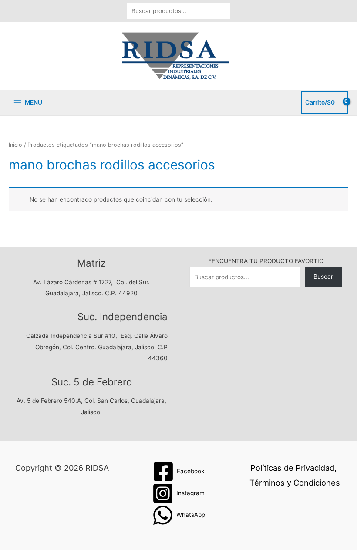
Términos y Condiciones (294, 482)
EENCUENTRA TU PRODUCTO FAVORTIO (265, 260)
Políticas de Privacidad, (293, 467)
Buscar (323, 276)
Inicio (15, 145)
